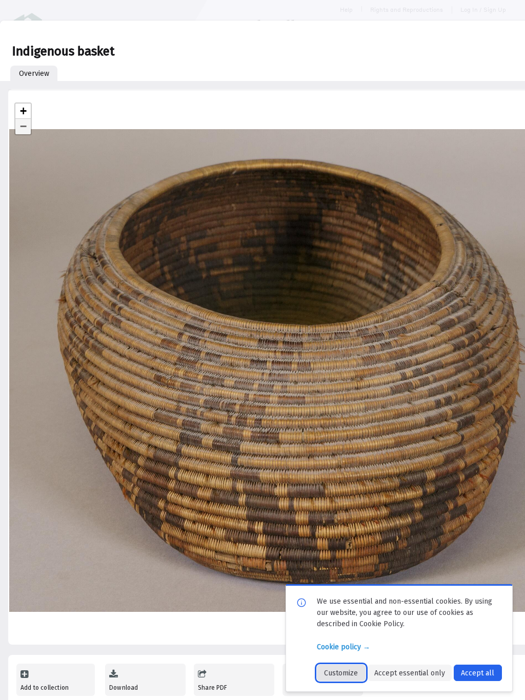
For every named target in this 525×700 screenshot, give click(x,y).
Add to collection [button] (45, 687)
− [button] (23, 126)
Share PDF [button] (213, 687)
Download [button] (123, 687)
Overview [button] (34, 73)
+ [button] (23, 111)
